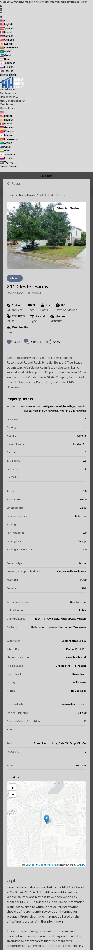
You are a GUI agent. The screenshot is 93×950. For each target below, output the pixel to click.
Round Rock (27, 195)
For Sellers (6, 89)
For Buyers (6, 93)
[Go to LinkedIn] (1, 16)
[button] (46, 819)
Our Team (6, 104)
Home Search (7, 96)
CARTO (81, 864)
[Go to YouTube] (1, 12)
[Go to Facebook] (1, 5)
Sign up (4, 74)
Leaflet (29, 864)
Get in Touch (7, 108)
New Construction (11, 100)
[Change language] (3, 21)
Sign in (13, 74)
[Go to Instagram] (1, 9)
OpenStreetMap (48, 864)
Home (10, 195)
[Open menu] (1, 170)
